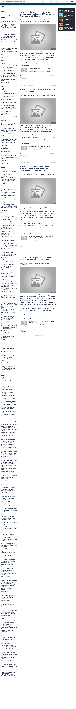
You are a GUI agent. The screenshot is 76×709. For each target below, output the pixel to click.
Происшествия (50, 1)
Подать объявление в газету (18, 1)
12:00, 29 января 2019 (53, 85)
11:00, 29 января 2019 (53, 253)
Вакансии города (4, 4)
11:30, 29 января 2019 (53, 162)
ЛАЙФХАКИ (44, 1)
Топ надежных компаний (22, 4)
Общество (62, 1)
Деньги (66, 1)
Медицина (56, 1)
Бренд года (12, 4)
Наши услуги (7, 1)
